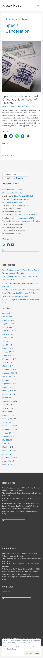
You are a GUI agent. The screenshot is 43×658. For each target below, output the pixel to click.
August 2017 (7, 355)
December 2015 (8, 369)
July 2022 (6, 341)
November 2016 (8, 359)
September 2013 (8, 401)
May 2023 (6, 334)
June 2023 (6, 331)
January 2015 (7, 377)
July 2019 (6, 345)
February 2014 (7, 391)
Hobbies (21, 106)
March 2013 (6, 415)
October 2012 (7, 433)
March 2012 (6, 447)
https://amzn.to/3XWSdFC (12, 234)
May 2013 (6, 412)
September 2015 (8, 373)
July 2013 (6, 405)
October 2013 (7, 398)
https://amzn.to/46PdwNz (12, 193)
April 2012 (6, 443)
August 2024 (7, 320)
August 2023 (7, 324)
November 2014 (8, 380)
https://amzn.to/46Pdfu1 (27, 218)
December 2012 (8, 426)
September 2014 (8, 384)
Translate (19, 178)
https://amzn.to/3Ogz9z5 (11, 212)
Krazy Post (11, 5)
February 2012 (7, 450)
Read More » (7, 155)
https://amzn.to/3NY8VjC (23, 205)
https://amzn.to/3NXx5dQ (23, 196)
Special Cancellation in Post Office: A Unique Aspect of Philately (20, 99)
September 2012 (8, 436)
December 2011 (8, 458)
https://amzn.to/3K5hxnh (28, 215)
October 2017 (7, 352)
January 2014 (7, 394)
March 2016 (6, 366)
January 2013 (7, 422)
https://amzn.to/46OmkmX (12, 202)
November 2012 (8, 429)
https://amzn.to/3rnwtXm (30, 221)
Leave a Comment (9, 106)
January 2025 (7, 317)
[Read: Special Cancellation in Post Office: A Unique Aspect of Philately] (21, 67)
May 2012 (6, 440)
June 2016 (6, 362)
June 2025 (6, 313)
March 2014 (6, 387)
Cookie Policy (11, 649)
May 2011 (5, 465)
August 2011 (6, 461)
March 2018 (6, 348)
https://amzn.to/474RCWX (12, 227)
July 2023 (6, 327)
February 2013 (7, 419)
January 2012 (7, 454)
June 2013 (6, 408)
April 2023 (6, 338)
